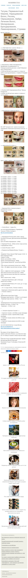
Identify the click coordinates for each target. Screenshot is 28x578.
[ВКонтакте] (8, 351)
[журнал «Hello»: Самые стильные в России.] (14, 363)
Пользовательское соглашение (11, 572)
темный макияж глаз (18, 347)
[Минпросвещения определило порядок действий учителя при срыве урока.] (14, 524)
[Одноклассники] (19, 351)
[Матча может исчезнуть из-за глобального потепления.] (14, 449)
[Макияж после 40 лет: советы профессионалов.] (14, 406)
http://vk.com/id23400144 (7, 326)
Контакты (3, 572)
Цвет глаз (24, 5)
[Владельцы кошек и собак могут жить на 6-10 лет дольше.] (14, 463)
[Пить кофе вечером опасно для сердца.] (14, 495)
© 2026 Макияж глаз (5, 571)
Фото (17, 8)
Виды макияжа (16, 5)
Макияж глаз (14, 2)
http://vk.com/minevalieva (7, 232)
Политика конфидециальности (7, 574)
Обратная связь (4, 576)
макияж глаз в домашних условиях (12, 348)
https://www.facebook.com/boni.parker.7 (10, 328)
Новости (9, 5)
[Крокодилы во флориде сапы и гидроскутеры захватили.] (14, 434)
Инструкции (11, 8)
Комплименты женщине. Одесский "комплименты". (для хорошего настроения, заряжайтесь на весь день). (13, 562)
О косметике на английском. (9, 545)
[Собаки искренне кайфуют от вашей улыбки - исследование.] (14, 419)
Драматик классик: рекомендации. (10, 547)
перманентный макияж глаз (9, 347)
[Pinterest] (14, 351)
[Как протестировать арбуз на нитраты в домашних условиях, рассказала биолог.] (14, 391)
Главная (3, 5)
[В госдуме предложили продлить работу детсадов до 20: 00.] (14, 376)
